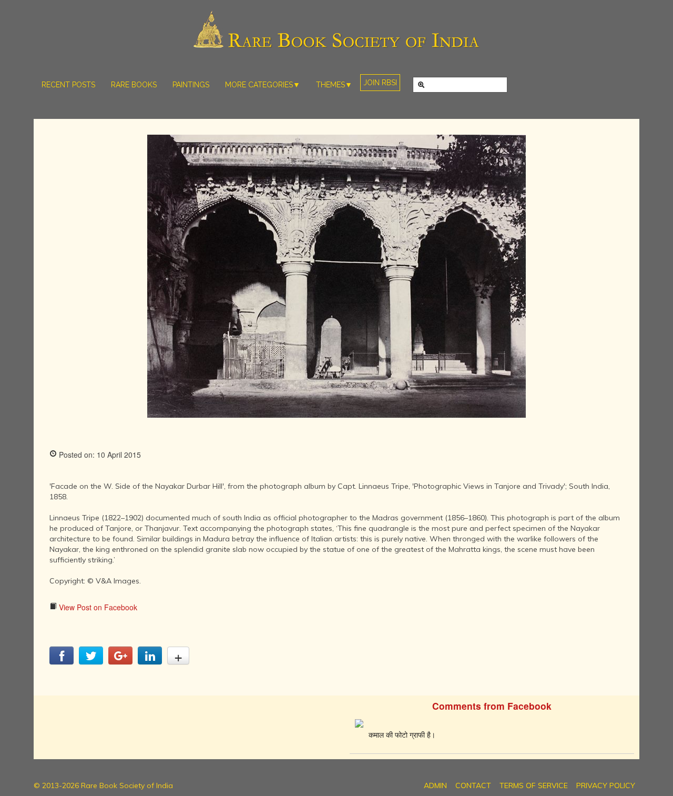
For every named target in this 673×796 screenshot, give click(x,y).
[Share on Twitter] (91, 661)
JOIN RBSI (380, 82)
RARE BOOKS (134, 84)
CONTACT (473, 785)
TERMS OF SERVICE (533, 785)
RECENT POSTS (68, 84)
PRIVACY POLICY (605, 785)
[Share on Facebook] (61, 661)
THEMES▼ (334, 84)
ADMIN (435, 785)
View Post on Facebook (97, 607)
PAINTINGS (190, 84)
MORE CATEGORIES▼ (262, 84)
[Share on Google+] (120, 661)
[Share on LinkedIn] (150, 661)
